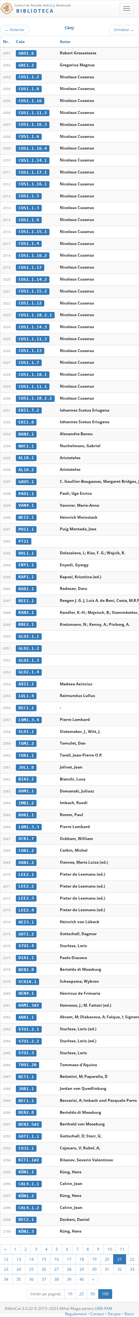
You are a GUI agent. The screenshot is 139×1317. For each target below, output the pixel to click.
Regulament (76, 1314)
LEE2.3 (26, 898)
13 (18, 1259)
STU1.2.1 (28, 1029)
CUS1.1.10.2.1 (35, 315)
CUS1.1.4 (28, 243)
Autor (65, 41)
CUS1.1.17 (30, 267)
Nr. (6, 41)
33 (132, 1269)
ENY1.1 (26, 564)
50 (93, 1294)
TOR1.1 (26, 755)
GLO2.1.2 (28, 648)
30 (94, 1269)
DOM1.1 (26, 791)
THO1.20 (27, 1064)
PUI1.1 (26, 529)
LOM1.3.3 (28, 827)
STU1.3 (26, 1052)
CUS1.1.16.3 (32, 124)
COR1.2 (26, 850)
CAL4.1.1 (28, 1183)
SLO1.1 (26, 731)
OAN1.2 (26, 862)
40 (82, 1279)
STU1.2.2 (28, 1041)
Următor (124, 29)
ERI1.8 (26, 422)
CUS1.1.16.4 (32, 148)
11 (122, 1249)
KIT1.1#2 (28, 1159)
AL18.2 (26, 469)
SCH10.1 (27, 981)
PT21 (23, 541)
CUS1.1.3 (28, 207)
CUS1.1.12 (30, 303)
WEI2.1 (26, 517)
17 (69, 1259)
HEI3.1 (26, 922)
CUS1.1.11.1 (32, 386)
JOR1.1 (26, 1088)
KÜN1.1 (26, 1171)
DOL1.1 (26, 553)
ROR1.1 (26, 815)
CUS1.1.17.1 (32, 172)
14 (31, 1259)
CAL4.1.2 (28, 1207)
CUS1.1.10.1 (32, 374)
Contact (97, 1314)
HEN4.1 (26, 993)
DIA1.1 (26, 957)
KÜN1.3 (26, 1231)
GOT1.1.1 (28, 1136)
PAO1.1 (26, 493)
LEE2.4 (26, 910)
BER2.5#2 (28, 1124)
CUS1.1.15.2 (32, 291)
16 (56, 1259)
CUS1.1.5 (28, 196)
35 (18, 1279)
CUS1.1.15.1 (32, 231)
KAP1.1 (26, 576)
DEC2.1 (26, 1219)
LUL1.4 (26, 695)
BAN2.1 (26, 434)
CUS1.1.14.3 (32, 327)
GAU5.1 (26, 481)
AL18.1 (26, 457)
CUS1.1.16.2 (32, 255)
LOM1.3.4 (28, 719)
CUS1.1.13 (30, 350)
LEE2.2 (26, 886)
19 (94, 1259)
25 (31, 1269)
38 (56, 1279)
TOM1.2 (26, 743)
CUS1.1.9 (28, 219)
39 (69, 1279)
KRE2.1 (26, 624)
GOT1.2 (26, 934)
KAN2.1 (26, 612)
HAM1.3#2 (28, 1005)
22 (132, 1259)
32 (119, 1269)
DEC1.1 (26, 707)
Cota (20, 41)
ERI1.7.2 (28, 410)
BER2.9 (26, 969)
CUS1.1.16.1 (32, 184)
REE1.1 (26, 600)
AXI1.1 (26, 683)
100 (105, 1294)
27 (56, 1269)
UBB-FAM (103, 1308)
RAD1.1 (26, 588)
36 (31, 1279)
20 (107, 1259)
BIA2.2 (26, 779)
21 (119, 1259)
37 (44, 1279)
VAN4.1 (26, 505)
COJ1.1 (26, 1148)
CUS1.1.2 (28, 76)
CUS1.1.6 (28, 136)
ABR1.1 (26, 1017)
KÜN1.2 (26, 1195)
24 (18, 1269)
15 (44, 1259)
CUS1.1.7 (28, 362)
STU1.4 (26, 945)
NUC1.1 (26, 446)
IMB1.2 (26, 803)
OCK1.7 (26, 838)
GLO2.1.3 (28, 660)
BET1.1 (26, 1076)
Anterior (15, 29)
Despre (114, 1314)
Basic (129, 1314)
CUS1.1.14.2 (32, 279)
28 (69, 1269)
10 (109, 1249)
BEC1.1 (26, 1100)
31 (107, 1269)
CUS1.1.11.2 (32, 112)
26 (44, 1269)
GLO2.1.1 (28, 636)
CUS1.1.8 (28, 88)
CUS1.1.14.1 (32, 160)
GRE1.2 (26, 65)
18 (82, 1259)
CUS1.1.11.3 (32, 339)
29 (82, 1269)
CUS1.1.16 (30, 100)
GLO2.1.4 (28, 672)
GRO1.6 (26, 53)
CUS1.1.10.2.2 (35, 398)
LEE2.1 (26, 874)
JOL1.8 (26, 767)
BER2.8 (26, 1112)
